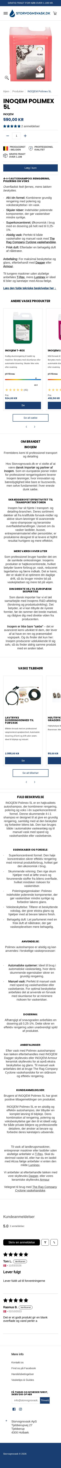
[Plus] (25, 136)
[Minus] (7, 136)
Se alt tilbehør (30, 773)
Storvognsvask (10, 1454)
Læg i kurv (31, 167)
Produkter (18, 91)
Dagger (33, 1176)
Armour (44, 1179)
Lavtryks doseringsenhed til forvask (19, 720)
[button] (55, 13)
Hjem (6, 91)
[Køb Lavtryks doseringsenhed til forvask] (23, 695)
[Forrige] (26, 426)
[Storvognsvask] (30, 13)
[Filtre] (45, 1242)
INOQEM (8, 114)
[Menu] (5, 13)
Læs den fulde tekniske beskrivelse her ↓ (29, 288)
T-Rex (39, 1154)
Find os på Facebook (23, 1368)
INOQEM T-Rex (15, 350)
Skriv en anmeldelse (21, 1242)
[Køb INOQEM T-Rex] (23, 328)
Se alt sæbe (30, 417)
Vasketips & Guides (22, 1380)
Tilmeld (45, 1400)
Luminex (34, 1165)
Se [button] (23, 405)
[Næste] (34, 426)
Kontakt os (17, 1362)
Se (23, 760)
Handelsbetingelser (22, 1374)
